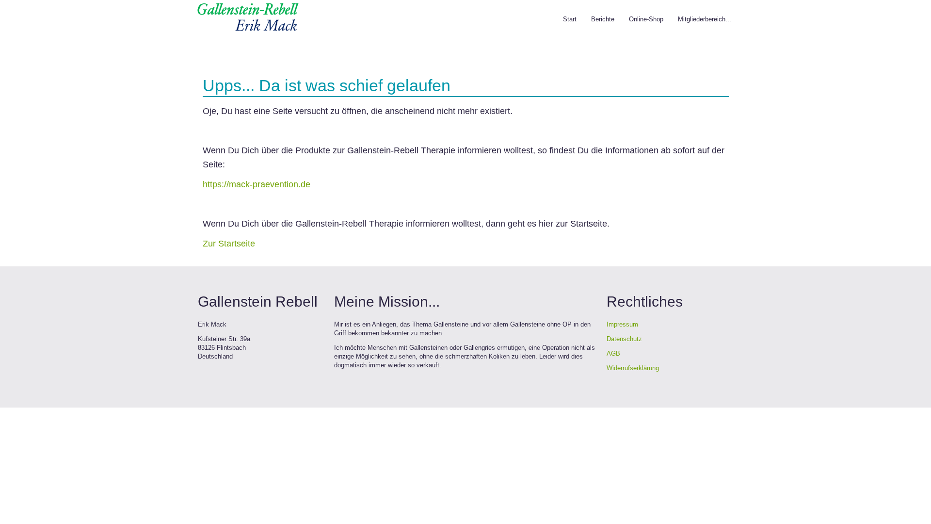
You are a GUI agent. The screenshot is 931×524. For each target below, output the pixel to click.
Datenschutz (624, 339)
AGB (613, 353)
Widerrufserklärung (633, 368)
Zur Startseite (229, 243)
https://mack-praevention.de (256, 184)
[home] (247, 16)
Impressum (622, 324)
